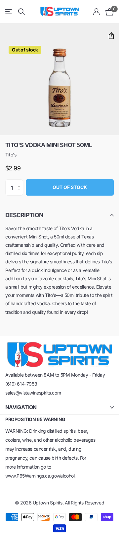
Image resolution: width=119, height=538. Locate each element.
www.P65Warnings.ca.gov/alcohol (39, 476)
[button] (108, 36)
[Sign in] (96, 12)
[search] (21, 11)
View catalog (9, 12)
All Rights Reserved (84, 502)
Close (59, 407)
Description (24, 215)
